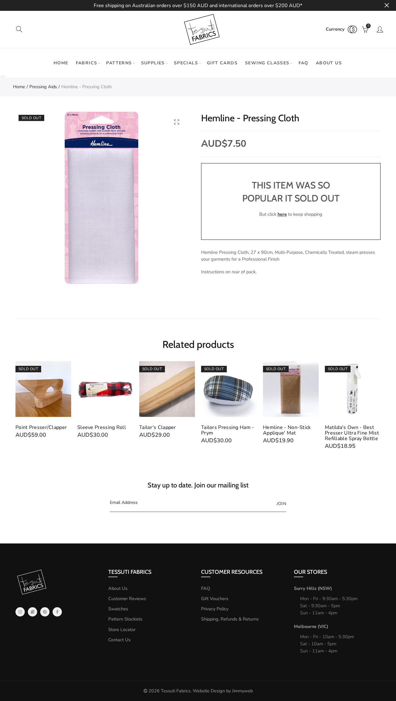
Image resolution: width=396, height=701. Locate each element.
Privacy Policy (214, 609)
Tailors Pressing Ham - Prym (227, 430)
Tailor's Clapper (157, 427)
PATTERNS (119, 63)
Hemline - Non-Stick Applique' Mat (287, 430)
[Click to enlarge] (176, 122)
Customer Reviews (127, 598)
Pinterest (45, 612)
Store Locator (122, 629)
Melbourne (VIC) (311, 626)
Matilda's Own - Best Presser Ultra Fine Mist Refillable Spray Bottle (352, 433)
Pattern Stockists (125, 619)
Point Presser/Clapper (41, 427)
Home (61, 63)
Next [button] (379, 405)
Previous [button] (16, 405)
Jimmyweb (242, 691)
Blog (32, 612)
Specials (186, 63)
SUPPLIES (153, 63)
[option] (101, 198)
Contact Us (119, 640)
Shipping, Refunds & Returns (230, 619)
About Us (117, 588)
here (282, 214)
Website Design (209, 691)
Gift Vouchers (214, 598)
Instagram (20, 612)
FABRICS (86, 63)
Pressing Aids (43, 87)
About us (329, 63)
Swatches (118, 609)
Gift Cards (222, 63)
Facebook (57, 612)
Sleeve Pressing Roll (101, 427)
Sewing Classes (267, 63)
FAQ (303, 63)
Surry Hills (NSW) (313, 588)
